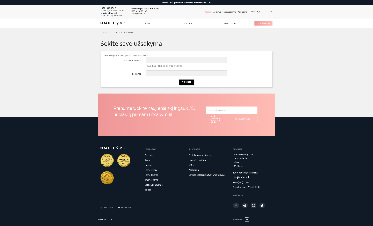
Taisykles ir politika (215, 121)
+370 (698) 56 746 (139, 11)
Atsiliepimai (242, 12)
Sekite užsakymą (229, 12)
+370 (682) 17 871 (241, 183)
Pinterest (245, 205)
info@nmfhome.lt (241, 177)
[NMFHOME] (113, 23)
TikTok (262, 205)
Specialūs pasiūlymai (154, 185)
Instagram (253, 205)
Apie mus (217, 12)
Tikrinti (186, 82)
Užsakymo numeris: (132, 61)
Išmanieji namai (151, 180)
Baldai (155, 23)
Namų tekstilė (237, 23)
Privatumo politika (106, 219)
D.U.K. (191, 165)
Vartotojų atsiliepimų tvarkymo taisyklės (207, 175)
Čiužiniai (196, 23)
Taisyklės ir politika (197, 160)
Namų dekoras (151, 175)
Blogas (148, 190)
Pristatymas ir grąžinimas (200, 155)
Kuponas (208, 12)
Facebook (236, 205)
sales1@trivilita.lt (138, 13)
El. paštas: (136, 74)
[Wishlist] (264, 12)
